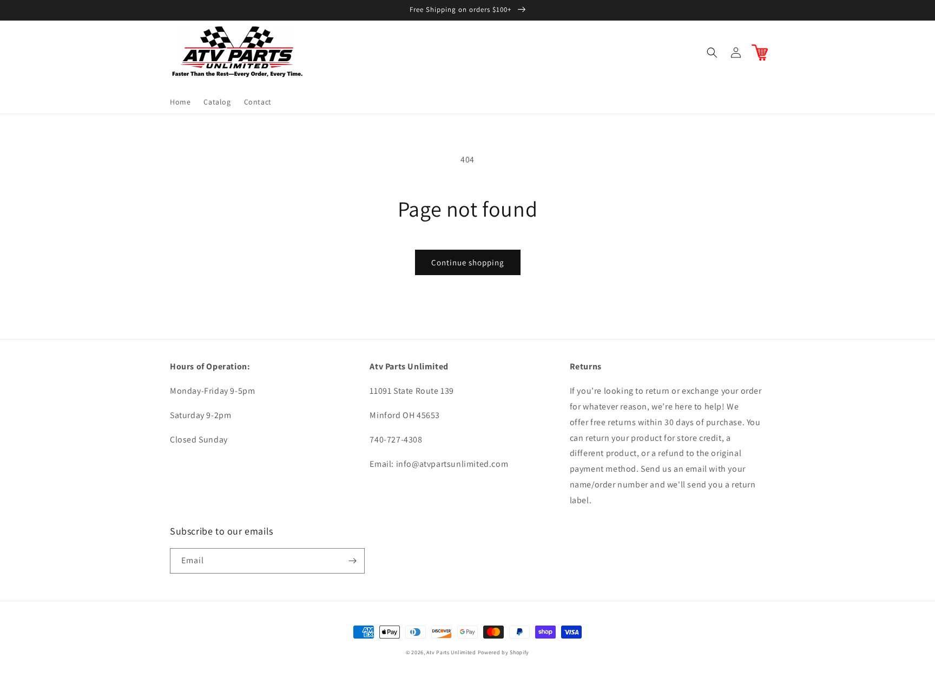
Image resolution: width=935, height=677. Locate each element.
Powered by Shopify (504, 652)
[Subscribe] (352, 561)
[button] (712, 52)
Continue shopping (467, 262)
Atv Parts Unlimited (451, 652)
